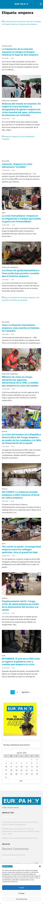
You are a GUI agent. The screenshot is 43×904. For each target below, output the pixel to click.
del (36, 863)
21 (27, 770)
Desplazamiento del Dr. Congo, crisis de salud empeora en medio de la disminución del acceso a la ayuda (20, 605)
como (13, 864)
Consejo (22, 864)
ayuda (9, 864)
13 (21, 767)
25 (11, 774)
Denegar (21, 893)
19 (16, 770)
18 (11, 770)
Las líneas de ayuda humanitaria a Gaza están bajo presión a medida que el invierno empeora (20, 273)
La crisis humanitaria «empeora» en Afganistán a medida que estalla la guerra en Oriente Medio (21, 218)
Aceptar (21, 887)
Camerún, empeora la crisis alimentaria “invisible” (17, 165)
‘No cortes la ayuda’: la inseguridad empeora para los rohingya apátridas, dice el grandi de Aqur (21, 549)
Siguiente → (26, 692)
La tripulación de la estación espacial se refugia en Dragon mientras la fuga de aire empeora (20, 52)
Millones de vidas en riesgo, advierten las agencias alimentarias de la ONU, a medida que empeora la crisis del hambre (20, 381)
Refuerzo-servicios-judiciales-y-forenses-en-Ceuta (19, 838)
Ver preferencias (21, 899)
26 (16, 774)
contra (27, 864)
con (17, 863)
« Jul (20, 781)
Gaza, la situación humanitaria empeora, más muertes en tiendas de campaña (20, 328)
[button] (40, 866)
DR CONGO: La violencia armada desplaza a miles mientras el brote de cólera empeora (20, 495)
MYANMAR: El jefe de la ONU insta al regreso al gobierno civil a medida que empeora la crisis (21, 661)
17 (6, 770)
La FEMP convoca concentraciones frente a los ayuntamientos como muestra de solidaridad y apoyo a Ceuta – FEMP (21, 831)
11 (11, 767)
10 (6, 767)
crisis (32, 864)
